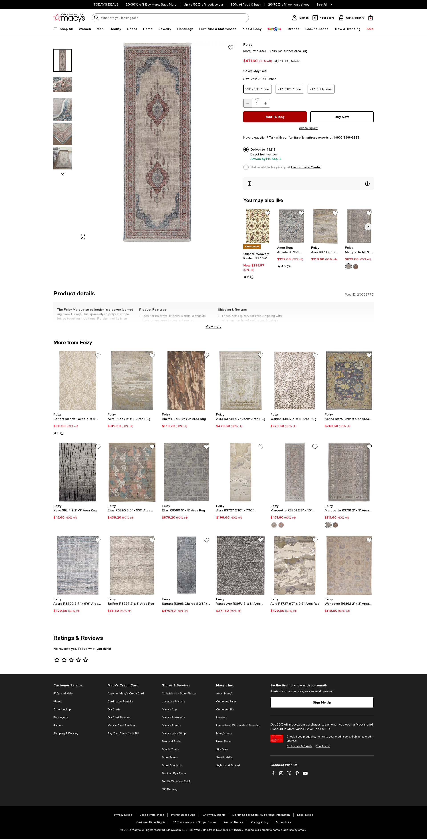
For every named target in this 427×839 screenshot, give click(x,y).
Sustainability (224, 757)
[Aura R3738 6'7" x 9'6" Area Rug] (240, 380)
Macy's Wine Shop (174, 733)
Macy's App (169, 709)
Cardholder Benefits (120, 701)
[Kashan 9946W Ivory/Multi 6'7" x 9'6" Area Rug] (257, 226)
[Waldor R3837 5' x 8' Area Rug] (294, 380)
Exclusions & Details (299, 746)
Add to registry (308, 127)
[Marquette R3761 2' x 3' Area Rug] (349, 472)
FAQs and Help (63, 693)
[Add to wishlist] (231, 47)
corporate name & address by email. (283, 829)
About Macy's (224, 693)
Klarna (57, 701)
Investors (221, 717)
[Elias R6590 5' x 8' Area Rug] (186, 472)
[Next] (368, 226)
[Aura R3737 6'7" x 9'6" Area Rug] (294, 565)
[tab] (62, 60)
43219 (271, 149)
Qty (256, 98)
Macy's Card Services (121, 725)
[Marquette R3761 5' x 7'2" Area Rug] (359, 226)
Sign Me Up (322, 702)
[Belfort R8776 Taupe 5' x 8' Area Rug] (77, 380)
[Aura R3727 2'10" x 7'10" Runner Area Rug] (240, 472)
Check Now (323, 746)
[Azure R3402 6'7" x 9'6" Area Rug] (77, 565)
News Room (224, 741)
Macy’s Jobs (224, 733)
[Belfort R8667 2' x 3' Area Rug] (132, 565)
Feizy (247, 44)
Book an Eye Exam (174, 773)
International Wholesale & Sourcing (238, 725)
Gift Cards (114, 709)
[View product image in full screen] (83, 236)
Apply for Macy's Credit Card (126, 693)
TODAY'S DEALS (106, 4)
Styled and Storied (228, 765)
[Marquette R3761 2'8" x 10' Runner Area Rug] (294, 472)
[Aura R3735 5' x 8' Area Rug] (325, 226)
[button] (145, 142)
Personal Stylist (171, 741)
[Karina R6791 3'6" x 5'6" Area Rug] (349, 380)
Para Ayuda (60, 717)
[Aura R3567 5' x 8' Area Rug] (132, 380)
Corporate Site (225, 709)
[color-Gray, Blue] (348, 266)
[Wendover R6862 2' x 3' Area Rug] (349, 565)
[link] (257, 265)
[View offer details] (308, 183)
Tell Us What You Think (176, 781)
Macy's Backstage (173, 717)
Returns (58, 725)
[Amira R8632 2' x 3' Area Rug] (186, 380)
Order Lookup (62, 709)
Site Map (222, 749)
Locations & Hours (173, 701)
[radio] (348, 266)
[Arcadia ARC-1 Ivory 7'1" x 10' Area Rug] (291, 226)
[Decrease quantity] (247, 103)
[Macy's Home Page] (69, 17)
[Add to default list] (267, 213)
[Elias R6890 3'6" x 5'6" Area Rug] (132, 472)
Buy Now (342, 117)
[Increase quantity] (265, 103)
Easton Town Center (306, 167)
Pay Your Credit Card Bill (123, 733)
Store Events (170, 757)
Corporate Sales (226, 701)
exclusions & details (264, 320)
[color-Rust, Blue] (355, 266)
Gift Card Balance (119, 717)
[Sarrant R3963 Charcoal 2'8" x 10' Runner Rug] (186, 565)
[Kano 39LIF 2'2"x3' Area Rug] (77, 472)
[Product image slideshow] (157, 142)
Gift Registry (169, 789)
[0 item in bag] (370, 17)
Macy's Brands (171, 725)
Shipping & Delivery (65, 733)
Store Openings (172, 765)
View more (214, 326)
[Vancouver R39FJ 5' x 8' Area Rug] (240, 565)
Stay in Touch (170, 749)
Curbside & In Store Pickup (179, 693)
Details (295, 61)
